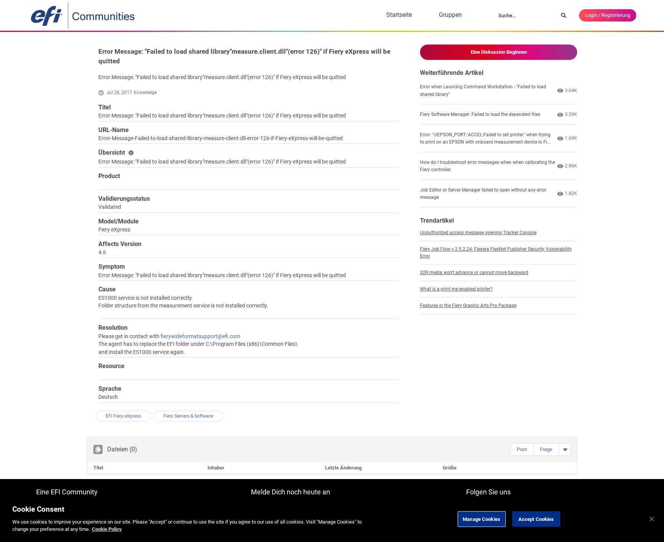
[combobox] (525, 15)
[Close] (651, 519)
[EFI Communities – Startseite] (83, 15)
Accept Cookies (536, 519)
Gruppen (450, 14)
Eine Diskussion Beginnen (499, 52)
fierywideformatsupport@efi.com (200, 336)
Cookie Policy (107, 529)
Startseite (399, 14)
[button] (522, 449)
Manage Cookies (481, 519)
